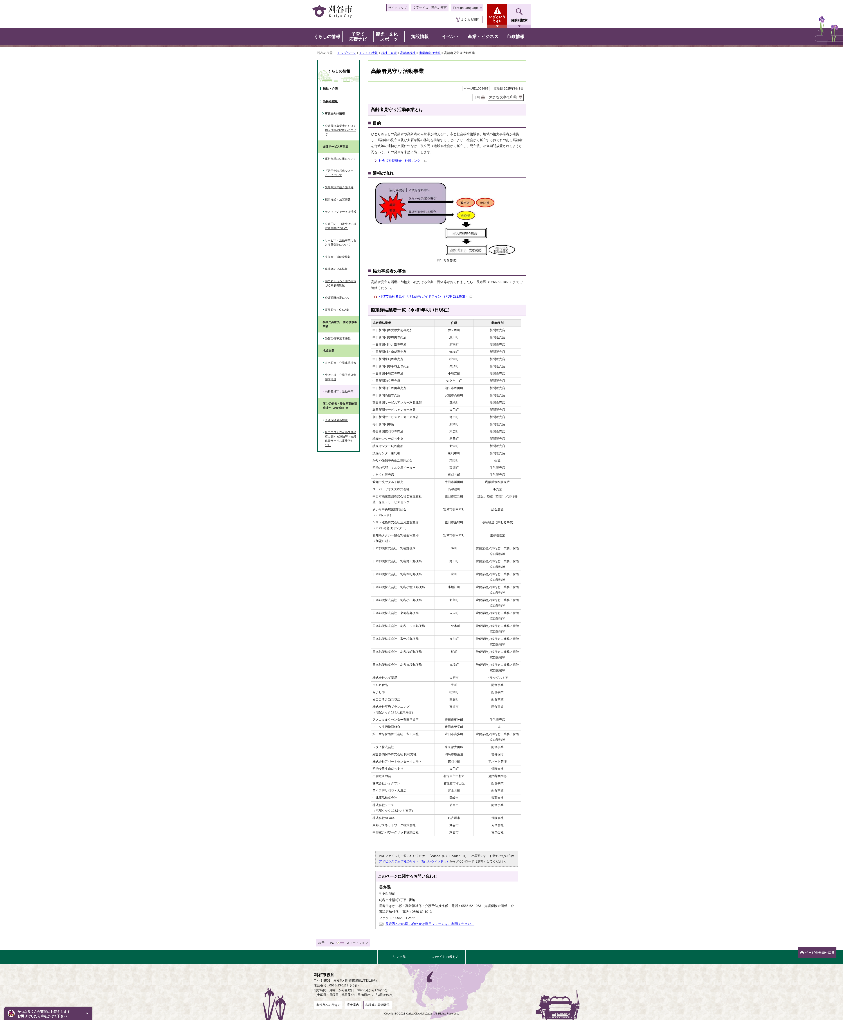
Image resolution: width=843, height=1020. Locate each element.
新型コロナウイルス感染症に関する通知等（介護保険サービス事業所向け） (340, 439)
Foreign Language (466, 7)
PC (332, 943)
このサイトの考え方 (444, 957)
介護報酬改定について (339, 297)
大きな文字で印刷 (503, 97)
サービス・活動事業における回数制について (340, 242)
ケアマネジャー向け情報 (340, 211)
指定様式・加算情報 (338, 199)
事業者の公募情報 (336, 269)
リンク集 (399, 957)
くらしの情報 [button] (327, 36)
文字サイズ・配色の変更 (430, 7)
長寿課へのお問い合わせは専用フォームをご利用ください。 (429, 924)
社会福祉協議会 (401, 160)
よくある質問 (470, 19)
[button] (48, 1013)
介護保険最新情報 (336, 420)
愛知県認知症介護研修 (339, 187)
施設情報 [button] (420, 36)
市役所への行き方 (328, 1005)
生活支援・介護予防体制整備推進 (340, 377)
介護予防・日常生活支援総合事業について (340, 226)
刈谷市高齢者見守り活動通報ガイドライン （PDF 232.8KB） (423, 296)
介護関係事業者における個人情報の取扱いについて (340, 130)
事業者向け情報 (430, 53)
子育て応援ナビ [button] (358, 37)
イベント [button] (450, 36)
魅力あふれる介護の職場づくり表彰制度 (340, 283)
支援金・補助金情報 (338, 257)
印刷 (477, 97)
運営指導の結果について (340, 158)
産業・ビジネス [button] (483, 36)
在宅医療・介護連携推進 (340, 363)
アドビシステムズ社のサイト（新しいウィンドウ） (414, 861)
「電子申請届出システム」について (339, 173)
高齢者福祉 (408, 53)
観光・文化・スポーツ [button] (389, 37)
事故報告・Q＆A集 (337, 309)
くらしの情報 (368, 53)
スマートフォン (357, 943)
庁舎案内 (353, 1005)
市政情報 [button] (515, 36)
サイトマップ (397, 7)
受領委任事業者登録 (338, 338)
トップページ (346, 53)
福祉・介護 (389, 53)
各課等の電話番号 (377, 1005)
